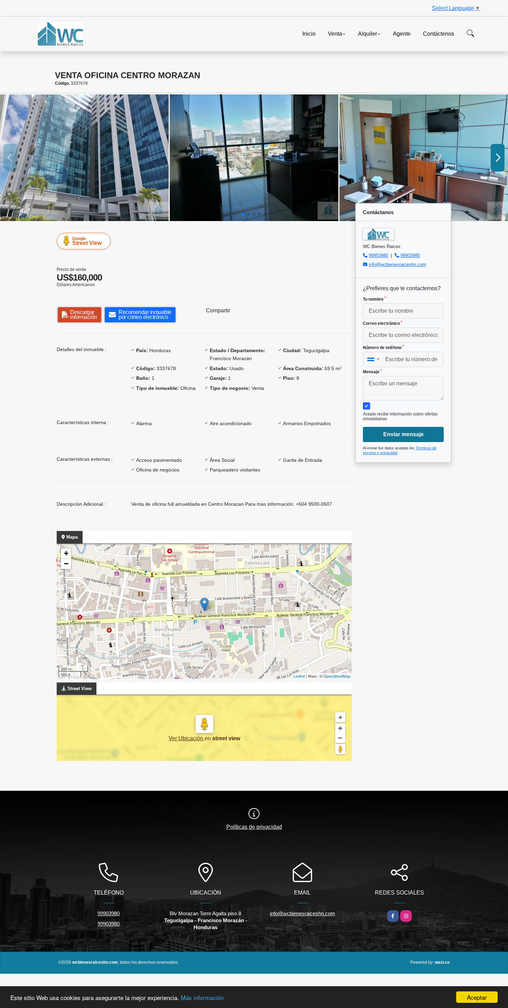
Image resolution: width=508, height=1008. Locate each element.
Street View (87, 241)
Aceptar (477, 997)
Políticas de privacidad (254, 827)
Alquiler (367, 33)
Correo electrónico (382, 323)
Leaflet (299, 676)
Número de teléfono (383, 347)
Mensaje (372, 371)
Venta (335, 33)
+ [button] (66, 553)
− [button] (66, 563)
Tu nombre (374, 299)
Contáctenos (438, 33)
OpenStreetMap (336, 676)
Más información (202, 997)
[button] (243, 214)
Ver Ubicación (187, 738)
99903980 (378, 255)
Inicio (309, 33)
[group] (84, 157)
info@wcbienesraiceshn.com (397, 264)
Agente (402, 33)
